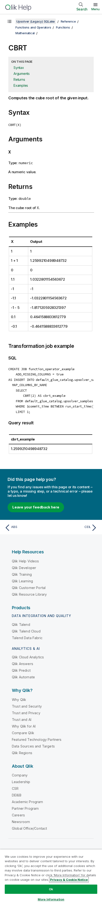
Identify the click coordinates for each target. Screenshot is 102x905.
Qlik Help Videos (25, 561)
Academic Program (27, 802)
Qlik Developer (24, 568)
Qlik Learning (22, 581)
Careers (18, 815)
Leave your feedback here (35, 507)
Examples (21, 85)
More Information (51, 899)
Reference (68, 21)
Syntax (19, 68)
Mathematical (25, 33)
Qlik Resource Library (29, 594)
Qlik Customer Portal (29, 588)
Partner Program (25, 808)
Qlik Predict (21, 670)
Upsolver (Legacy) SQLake (35, 21)
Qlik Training (22, 574)
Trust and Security (27, 706)
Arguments (22, 74)
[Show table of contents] (9, 21)
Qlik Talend (21, 624)
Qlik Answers (22, 664)
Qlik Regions (22, 753)
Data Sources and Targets (33, 746)
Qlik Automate (23, 677)
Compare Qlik (23, 733)
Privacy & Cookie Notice (69, 879)
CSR (15, 788)
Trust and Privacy (26, 713)
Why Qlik (19, 700)
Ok (51, 889)
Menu (95, 9)
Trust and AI (21, 720)
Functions (63, 27)
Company (20, 775)
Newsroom (21, 822)
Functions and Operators (33, 27)
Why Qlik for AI (24, 726)
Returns (19, 79)
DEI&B (16, 795)
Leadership (21, 782)
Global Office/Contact (29, 828)
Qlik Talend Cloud (26, 631)
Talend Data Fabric (27, 638)
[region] (51, 877)
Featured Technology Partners (36, 739)
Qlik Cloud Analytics (28, 657)
